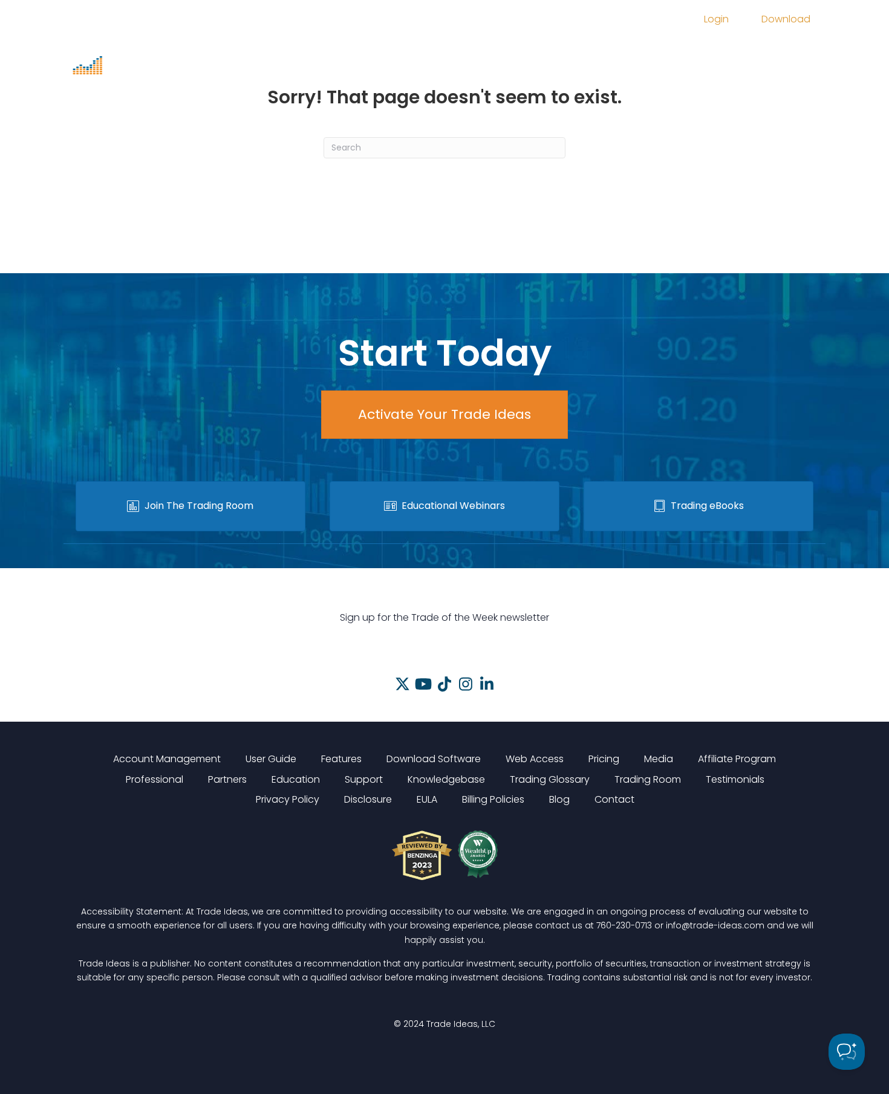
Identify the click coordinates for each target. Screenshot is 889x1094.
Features (361, 52)
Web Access (535, 759)
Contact (614, 799)
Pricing (420, 52)
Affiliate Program (737, 759)
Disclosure (368, 799)
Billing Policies (493, 799)
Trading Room (619, 52)
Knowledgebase (446, 779)
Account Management (167, 759)
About (692, 52)
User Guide (271, 759)
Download (785, 19)
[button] (402, 683)
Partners (227, 779)
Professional (154, 779)
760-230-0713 (624, 925)
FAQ (738, 52)
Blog (559, 799)
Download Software (433, 759)
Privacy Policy (287, 799)
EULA (427, 799)
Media (473, 52)
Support (359, 86)
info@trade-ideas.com (715, 925)
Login (716, 19)
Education (535, 52)
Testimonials (735, 779)
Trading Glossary (550, 779)
